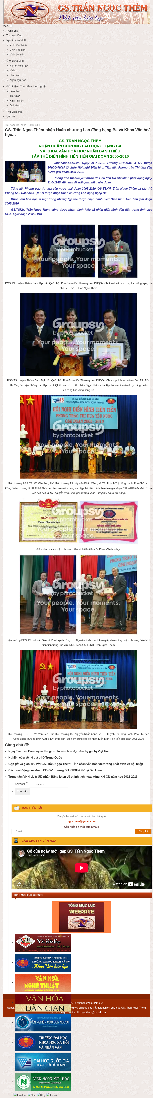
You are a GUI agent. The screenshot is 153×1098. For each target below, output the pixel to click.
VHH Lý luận (17, 54)
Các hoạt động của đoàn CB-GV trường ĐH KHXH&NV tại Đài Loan (55, 770)
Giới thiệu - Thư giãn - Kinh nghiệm (26, 86)
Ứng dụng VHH (15, 60)
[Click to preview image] (25, 171)
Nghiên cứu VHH (16, 40)
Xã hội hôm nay (19, 65)
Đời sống (15, 105)
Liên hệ (10, 116)
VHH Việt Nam (18, 45)
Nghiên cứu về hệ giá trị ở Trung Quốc (35, 757)
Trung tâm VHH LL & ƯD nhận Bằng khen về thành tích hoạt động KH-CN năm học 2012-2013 (72, 776)
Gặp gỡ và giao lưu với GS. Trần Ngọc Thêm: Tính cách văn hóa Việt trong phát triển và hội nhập (75, 764)
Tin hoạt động (14, 35)
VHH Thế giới (18, 49)
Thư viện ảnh (14, 111)
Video (13, 70)
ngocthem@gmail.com (94, 1012)
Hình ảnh (15, 75)
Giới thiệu (15, 91)
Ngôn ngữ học (18, 79)
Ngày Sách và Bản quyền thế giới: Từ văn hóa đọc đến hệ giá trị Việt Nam (59, 751)
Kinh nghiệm (17, 100)
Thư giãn (15, 95)
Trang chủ (12, 30)
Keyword (21, 783)
